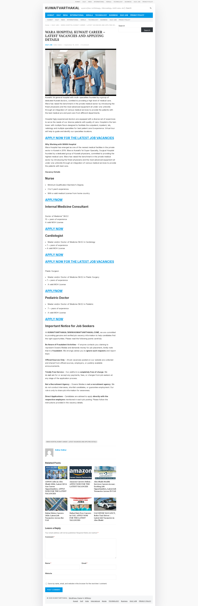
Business (128, 2)
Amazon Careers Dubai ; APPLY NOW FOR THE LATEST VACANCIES (80, 484)
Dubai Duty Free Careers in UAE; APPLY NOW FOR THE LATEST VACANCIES (80, 516)
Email (84, 563)
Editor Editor (58, 45)
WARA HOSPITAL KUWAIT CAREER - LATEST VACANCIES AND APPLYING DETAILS (71, 442)
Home (47, 25)
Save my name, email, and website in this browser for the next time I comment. (77, 584)
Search (121, 26)
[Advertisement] (80, 423)
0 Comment (85, 45)
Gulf (84, 2)
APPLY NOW (54, 229)
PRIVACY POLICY (148, 2)
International (99, 2)
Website (48, 573)
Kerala (108, 2)
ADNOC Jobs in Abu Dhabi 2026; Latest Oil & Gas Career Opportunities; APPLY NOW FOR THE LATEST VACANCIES (56, 487)
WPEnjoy (88, 598)
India (90, 2)
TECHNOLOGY (118, 2)
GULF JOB (137, 2)
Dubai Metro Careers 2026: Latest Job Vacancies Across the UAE (54, 516)
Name (48, 563)
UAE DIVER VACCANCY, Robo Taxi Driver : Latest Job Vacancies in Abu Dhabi (104, 516)
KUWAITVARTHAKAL (62, 8)
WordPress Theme (75, 598)
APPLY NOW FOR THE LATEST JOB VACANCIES (79, 138)
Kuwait (77, 2)
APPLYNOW (54, 200)
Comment (50, 537)
